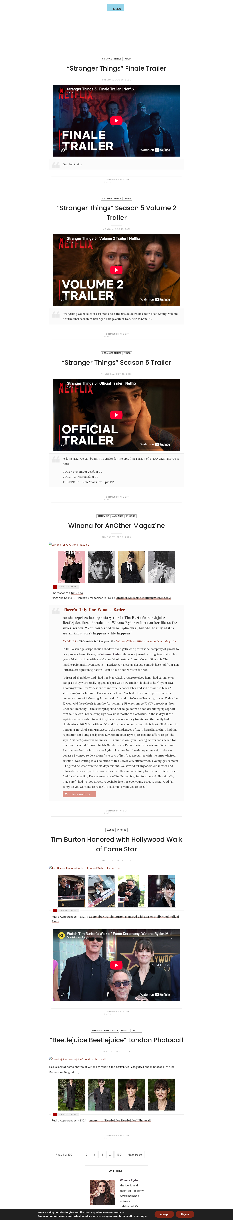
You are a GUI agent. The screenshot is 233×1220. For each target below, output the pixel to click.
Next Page (135, 1155)
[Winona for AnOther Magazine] (113, 813)
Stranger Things (111, 59)
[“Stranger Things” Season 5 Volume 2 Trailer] (113, 336)
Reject (185, 1214)
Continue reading (77, 794)
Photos (130, 516)
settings (141, 1216)
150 (119, 1155)
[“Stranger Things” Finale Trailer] (113, 181)
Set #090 (77, 593)
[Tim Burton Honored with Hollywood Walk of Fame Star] (113, 1013)
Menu (117, 9)
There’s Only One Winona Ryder (94, 610)
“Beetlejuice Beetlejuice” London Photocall (117, 1040)
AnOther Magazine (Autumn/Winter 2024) (143, 598)
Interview (103, 516)
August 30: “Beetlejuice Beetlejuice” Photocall (120, 1120)
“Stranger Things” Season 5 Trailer (116, 362)
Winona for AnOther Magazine (116, 525)
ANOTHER (69, 641)
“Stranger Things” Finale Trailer (116, 68)
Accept (164, 1214)
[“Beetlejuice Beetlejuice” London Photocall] (113, 1137)
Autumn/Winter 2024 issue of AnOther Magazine (146, 641)
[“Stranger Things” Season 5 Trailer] (113, 499)
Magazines (117, 516)
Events (110, 830)
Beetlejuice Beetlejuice (105, 1031)
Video (128, 59)
